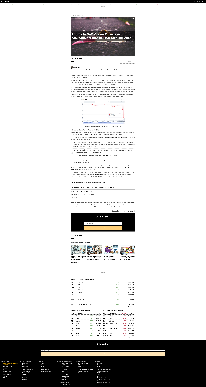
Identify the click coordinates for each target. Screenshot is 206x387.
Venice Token (112, 313)
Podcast (6, 377)
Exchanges (5, 373)
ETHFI (104, 333)
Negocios (43, 366)
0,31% (23, 4)
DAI (69, 4)
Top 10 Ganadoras (65, 364)
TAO (104, 320)
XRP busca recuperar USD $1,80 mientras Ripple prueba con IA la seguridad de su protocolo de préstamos (78, 259)
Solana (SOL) (64, 377)
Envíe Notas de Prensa (27, 368)
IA (92, 13)
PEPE (104, 330)
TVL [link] (91, 134)
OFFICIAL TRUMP (80, 313)
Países (42, 363)
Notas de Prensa (103, 13)
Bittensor (111, 320)
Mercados (43, 364)
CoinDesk (86, 191)
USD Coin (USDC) (65, 374)
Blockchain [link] (86, 82)
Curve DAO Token (113, 328)
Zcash (77, 330)
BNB (72, 302)
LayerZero (111, 318)
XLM (48, 4)
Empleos (24, 374)
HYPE (72, 299)
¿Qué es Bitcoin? (101, 376)
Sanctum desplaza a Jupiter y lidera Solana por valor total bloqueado (111, 257)
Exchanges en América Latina (104, 369)
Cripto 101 (99, 374)
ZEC (72, 330)
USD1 (90, 4)
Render (111, 335)
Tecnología (43, 368)
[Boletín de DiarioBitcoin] (81, 58)
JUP (72, 320)
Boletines (80, 372)
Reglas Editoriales (26, 371)
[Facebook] (74, 58)
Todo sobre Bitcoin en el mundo (85, 369)
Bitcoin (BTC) (64, 369)
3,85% (13, 4)
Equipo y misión (25, 372)
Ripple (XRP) (64, 373)
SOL (72, 292)
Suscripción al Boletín (83, 371)
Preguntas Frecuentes (102, 371)
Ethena (80, 297)
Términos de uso (101, 381)
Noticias (5, 368)
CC (79, 4)
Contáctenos (25, 363)
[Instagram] (76, 58)
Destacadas (81, 366)
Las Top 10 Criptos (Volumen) (83, 279)
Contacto (121, 13)
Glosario (5, 376)
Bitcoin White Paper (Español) (104, 379)
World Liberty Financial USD (84, 304)
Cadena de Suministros (124, 254)
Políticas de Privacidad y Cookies (104, 382)
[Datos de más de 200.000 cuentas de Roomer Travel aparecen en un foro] (95, 249)
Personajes (81, 368)
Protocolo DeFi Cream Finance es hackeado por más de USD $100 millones (101, 36)
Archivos (127, 13)
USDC (72, 287)
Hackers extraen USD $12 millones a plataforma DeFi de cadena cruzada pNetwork (91, 185)
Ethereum (88, 13)
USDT (72, 282)
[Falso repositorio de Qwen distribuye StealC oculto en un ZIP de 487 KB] (128, 249)
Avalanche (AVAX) (65, 382)
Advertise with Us (26, 366)
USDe (102, 4)
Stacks (78, 318)
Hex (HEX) (63, 381)
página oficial (78, 132)
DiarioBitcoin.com (131, 306)
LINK (18, 4)
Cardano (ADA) (64, 379)
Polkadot (74, 15)
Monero (78, 325)
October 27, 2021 (111, 156)
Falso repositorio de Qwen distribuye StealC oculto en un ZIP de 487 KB (127, 257)
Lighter (78, 333)
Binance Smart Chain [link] (112, 137)
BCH (59, 4)
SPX (104, 316)
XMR (8, 4)
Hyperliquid (81, 299)
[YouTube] (78, 58)
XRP (72, 294)
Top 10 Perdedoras (65, 366)
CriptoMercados (75, 13)
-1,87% (85, 4)
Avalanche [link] (123, 137)
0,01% (96, 4)
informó (128, 80)
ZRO (104, 318)
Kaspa (77, 323)
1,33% (32, 4)
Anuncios (24, 364)
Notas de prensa (45, 369)
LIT (71, 333)
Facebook (25, 377)
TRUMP (73, 313)
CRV (104, 328)
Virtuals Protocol (113, 323)
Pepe (110, 330)
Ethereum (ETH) (64, 371)
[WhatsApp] (73, 58)
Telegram (25, 379)
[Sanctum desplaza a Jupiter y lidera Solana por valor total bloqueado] (111, 249)
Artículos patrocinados (46, 371)
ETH (72, 289)
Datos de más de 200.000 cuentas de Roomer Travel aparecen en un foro (94, 257)
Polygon (78, 15)
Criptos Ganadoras (79, 310)
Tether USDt (81, 282)
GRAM (113, 4)
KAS (72, 323)
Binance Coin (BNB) (65, 384)
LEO (28, 4)
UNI (72, 328)
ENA (72, 297)
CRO (104, 325)
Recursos (115, 13)
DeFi (71, 15)
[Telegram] (79, 58)
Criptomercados (8, 366)
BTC (72, 284)
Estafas (88, 254)
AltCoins (72, 254)
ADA (37, 4)
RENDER (105, 335)
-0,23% (117, 4)
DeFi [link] (101, 69)
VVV (104, 313)
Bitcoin (83, 13)
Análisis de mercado (83, 363)
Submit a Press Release (27, 369)
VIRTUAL (105, 323)
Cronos (111, 325)
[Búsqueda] (4, 1)
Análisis (96, 13)
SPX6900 (111, 316)
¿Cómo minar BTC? (101, 377)
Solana (80, 292)
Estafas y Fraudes (101, 372)
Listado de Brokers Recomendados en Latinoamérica (109, 368)
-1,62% (64, 4)
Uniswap (78, 328)
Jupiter (78, 320)
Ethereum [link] (105, 132)
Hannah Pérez (78, 67)
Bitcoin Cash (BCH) (65, 376)
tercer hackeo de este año (80, 162)
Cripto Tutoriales (7, 374)
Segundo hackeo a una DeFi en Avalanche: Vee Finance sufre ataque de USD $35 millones (93, 187)
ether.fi (111, 333)
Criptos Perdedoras (111, 310)
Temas (110, 13)
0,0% (75, 4)
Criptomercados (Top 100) (67, 363)
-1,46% (43, 4)
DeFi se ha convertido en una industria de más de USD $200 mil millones (88, 182)
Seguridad (82, 15)
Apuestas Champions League (10, 364)
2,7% (4, 4)
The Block (81, 191)
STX (72, 318)
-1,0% (54, 4)
